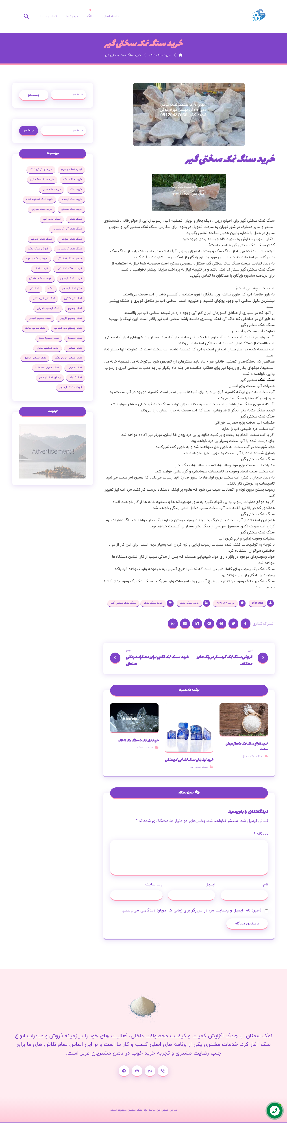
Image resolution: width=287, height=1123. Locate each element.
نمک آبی (34, 288)
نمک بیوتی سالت (35, 328)
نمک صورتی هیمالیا (47, 367)
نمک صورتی (75, 367)
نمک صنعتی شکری (48, 348)
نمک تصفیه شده (49, 338)
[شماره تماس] (163, 1071)
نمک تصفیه (75, 338)
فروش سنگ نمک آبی (69, 258)
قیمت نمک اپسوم (71, 278)
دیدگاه (261, 834)
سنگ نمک (76, 219)
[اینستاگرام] (137, 1071)
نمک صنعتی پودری (35, 358)
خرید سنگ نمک (189, 603)
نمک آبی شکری (73, 298)
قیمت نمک (41, 268)
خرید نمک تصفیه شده (39, 199)
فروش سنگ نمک (38, 249)
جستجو (33, 94)
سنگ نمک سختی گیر (123, 603)
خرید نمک (76, 189)
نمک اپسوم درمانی (40, 318)
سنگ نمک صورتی (71, 239)
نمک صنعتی (74, 348)
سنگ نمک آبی (199, 767)
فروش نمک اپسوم (37, 258)
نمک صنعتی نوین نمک (68, 358)
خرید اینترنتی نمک (41, 169)
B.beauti (257, 603)
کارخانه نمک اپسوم (70, 387)
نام (265, 884)
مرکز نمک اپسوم (72, 288)
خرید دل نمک (145, 747)
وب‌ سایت (154, 884)
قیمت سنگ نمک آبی (69, 268)
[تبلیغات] (52, 451)
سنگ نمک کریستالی (69, 249)
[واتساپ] (150, 1071)
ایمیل (210, 884)
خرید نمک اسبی (51, 189)
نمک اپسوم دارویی (71, 318)
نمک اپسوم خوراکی (48, 308)
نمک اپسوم (75, 308)
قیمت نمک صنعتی (40, 278)
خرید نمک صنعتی (71, 209)
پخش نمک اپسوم (50, 377)
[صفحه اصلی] (181, 55)
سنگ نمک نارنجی (41, 239)
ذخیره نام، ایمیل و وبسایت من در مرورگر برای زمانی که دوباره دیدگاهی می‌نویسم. (191, 910)
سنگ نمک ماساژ (253, 756)
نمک (50, 288)
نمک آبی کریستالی (44, 298)
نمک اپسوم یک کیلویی (68, 328)
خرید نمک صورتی (41, 209)
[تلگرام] (124, 1071)
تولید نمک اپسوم (71, 169)
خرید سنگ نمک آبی (42, 179)
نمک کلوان (76, 377)
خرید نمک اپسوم (72, 199)
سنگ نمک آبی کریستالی (67, 229)
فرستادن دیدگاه (247, 923)
